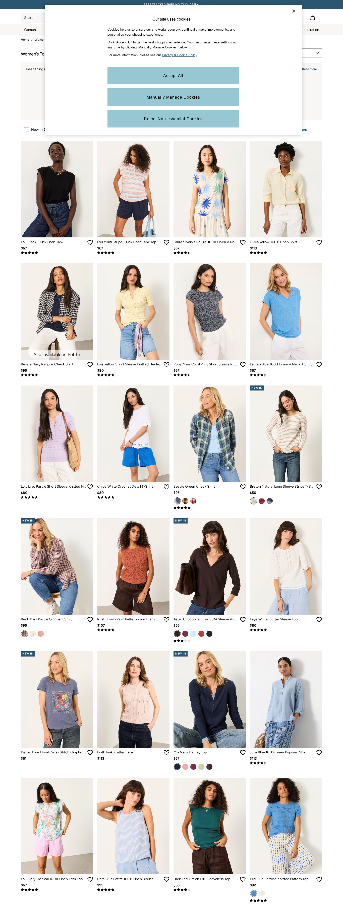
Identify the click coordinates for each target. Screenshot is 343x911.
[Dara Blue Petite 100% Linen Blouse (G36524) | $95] (133, 826)
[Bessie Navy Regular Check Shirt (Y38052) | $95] (57, 311)
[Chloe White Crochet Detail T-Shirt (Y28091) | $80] (133, 433)
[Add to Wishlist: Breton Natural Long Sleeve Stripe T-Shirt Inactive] (319, 487)
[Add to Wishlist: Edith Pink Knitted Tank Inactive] (166, 753)
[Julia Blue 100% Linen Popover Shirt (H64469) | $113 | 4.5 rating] (286, 763)
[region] (173, 70)
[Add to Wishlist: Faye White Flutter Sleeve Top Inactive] (319, 620)
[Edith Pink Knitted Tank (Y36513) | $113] (133, 699)
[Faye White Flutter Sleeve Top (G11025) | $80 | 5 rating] (286, 630)
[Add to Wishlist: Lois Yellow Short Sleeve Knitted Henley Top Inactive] (166, 365)
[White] (262, 893)
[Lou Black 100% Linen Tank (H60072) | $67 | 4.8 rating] (57, 253)
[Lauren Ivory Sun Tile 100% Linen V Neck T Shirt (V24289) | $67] (210, 189)
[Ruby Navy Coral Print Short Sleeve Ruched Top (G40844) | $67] (210, 311)
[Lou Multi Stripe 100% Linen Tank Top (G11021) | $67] (133, 189)
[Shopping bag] (312, 17)
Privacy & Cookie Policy (179, 54)
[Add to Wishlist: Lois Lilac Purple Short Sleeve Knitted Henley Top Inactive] (90, 487)
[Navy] (177, 766)
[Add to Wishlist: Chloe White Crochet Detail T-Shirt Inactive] (166, 487)
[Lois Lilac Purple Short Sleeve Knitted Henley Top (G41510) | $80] (57, 433)
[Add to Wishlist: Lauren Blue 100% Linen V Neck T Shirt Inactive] (319, 365)
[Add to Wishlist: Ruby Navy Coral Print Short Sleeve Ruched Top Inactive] (243, 365)
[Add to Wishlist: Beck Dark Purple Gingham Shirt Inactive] (90, 620)
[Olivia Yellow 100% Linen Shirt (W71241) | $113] (286, 189)
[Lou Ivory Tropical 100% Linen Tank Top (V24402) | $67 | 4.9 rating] (57, 890)
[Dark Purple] (185, 634)
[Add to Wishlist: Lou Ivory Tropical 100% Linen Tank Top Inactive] (90, 879)
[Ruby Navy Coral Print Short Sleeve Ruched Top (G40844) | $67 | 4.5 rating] (210, 375)
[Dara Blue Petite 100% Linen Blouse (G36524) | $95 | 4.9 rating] (133, 890)
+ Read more (308, 68)
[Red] (193, 501)
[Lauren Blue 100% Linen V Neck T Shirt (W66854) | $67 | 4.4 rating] (286, 375)
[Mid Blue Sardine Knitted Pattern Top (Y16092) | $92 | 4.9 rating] (286, 901)
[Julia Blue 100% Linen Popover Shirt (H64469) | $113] (286, 699)
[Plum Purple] (193, 767)
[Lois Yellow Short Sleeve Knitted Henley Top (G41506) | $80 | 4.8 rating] (133, 375)
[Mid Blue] (253, 893)
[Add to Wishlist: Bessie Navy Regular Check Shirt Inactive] (90, 365)
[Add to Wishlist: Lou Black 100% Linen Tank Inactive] (90, 242)
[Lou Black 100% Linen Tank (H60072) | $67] (57, 189)
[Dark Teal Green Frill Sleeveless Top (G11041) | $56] (210, 826)
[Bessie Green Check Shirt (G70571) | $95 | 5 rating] (210, 508)
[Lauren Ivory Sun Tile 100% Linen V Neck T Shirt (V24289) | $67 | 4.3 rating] (210, 253)
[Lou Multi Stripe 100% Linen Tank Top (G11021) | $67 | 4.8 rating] (133, 253)
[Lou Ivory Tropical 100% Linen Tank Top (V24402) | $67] (57, 826)
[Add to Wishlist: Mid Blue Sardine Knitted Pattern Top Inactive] (319, 879)
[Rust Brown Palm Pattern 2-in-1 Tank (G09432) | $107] (133, 566)
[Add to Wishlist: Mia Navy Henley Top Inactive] (243, 753)
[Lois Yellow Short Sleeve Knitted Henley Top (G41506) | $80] (133, 311)
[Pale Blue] (193, 634)
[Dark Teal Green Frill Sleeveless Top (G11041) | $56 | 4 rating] (210, 890)
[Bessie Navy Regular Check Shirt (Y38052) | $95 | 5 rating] (57, 375)
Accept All (173, 75)
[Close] (293, 11)
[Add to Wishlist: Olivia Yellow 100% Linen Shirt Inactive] (319, 242)
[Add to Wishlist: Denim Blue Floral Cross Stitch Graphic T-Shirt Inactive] (90, 753)
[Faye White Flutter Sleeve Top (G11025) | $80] (286, 566)
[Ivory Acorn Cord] (33, 634)
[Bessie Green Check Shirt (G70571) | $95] (210, 433)
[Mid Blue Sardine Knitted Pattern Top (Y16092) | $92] (286, 826)
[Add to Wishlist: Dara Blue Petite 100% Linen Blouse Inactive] (166, 879)
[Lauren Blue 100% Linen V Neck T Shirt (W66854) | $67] (286, 311)
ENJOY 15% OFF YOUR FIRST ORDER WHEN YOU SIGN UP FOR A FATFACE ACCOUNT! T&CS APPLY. (171, 4)
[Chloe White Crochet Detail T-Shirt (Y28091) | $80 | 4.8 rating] (133, 497)
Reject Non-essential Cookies (173, 118)
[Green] (177, 501)
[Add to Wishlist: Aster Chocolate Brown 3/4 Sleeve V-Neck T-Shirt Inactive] (243, 620)
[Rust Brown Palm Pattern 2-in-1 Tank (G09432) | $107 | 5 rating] (133, 630)
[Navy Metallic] (270, 501)
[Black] (209, 634)
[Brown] (185, 501)
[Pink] (262, 501)
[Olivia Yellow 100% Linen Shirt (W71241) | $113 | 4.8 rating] (286, 253)
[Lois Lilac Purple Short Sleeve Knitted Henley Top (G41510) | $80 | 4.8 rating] (57, 497)
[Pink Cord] (41, 634)
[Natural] (253, 501)
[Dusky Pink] (185, 767)
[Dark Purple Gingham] (24, 633)
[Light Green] (201, 767)
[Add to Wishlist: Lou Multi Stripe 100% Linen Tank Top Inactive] (166, 242)
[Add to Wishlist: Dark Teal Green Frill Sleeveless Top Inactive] (243, 879)
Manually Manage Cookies (173, 97)
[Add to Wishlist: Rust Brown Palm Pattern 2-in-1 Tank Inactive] (166, 620)
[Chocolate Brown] (177, 633)
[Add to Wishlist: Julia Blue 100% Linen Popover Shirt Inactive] (319, 753)
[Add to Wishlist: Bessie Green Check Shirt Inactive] (243, 487)
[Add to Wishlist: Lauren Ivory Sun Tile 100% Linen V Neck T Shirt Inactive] (243, 242)
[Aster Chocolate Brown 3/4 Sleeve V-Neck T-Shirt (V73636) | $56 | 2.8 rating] (210, 641)
